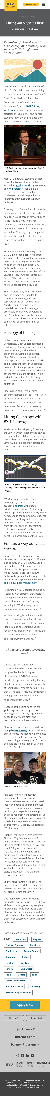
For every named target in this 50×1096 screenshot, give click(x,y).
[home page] (10, 5)
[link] (4, 97)
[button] (31, 4)
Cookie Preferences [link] (29, 1085)
